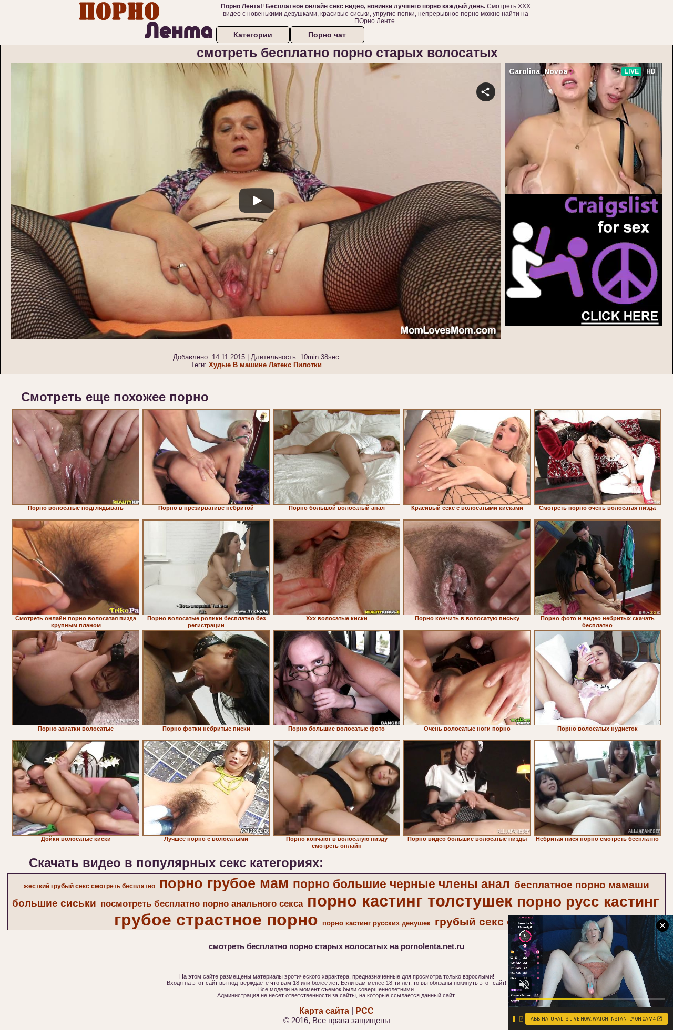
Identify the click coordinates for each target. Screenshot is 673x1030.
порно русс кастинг (588, 901)
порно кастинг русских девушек (376, 923)
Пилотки (307, 365)
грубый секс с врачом (496, 921)
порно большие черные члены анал (401, 884)
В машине (250, 365)
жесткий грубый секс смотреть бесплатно (89, 886)
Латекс (280, 365)
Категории (252, 34)
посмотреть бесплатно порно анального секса (201, 903)
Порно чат (327, 34)
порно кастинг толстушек (410, 901)
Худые (220, 365)
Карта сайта (324, 1010)
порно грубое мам (224, 883)
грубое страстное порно (216, 919)
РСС (364, 1010)
